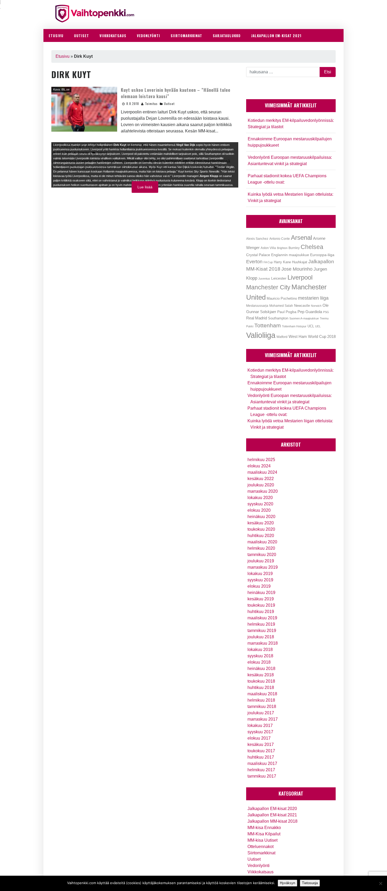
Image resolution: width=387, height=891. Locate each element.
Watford (281, 337)
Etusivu (63, 56)
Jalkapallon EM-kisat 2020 (272, 808)
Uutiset (169, 104)
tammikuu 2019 (261, 630)
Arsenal (301, 237)
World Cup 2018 (322, 336)
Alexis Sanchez (257, 238)
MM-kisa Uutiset (262, 840)
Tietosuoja (310, 883)
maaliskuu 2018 (262, 694)
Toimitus (151, 104)
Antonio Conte (279, 239)
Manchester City (268, 287)
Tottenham (267, 325)
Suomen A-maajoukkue (304, 318)
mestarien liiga (313, 298)
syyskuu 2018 (260, 656)
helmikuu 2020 (261, 548)
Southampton (278, 318)
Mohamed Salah (281, 306)
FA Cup (268, 262)
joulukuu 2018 (260, 637)
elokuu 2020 (259, 510)
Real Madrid (256, 318)
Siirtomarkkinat (261, 853)
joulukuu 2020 (260, 485)
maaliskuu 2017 (262, 763)
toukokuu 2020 (261, 529)
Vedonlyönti (258, 865)
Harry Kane (282, 262)
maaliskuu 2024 (262, 472)
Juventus (264, 278)
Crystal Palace (258, 255)
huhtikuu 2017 (260, 757)
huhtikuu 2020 (260, 535)
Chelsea (312, 246)
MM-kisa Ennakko (264, 827)
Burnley (294, 248)
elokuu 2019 (259, 586)
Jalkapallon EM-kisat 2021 (272, 815)
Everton (254, 261)
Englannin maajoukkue (290, 255)
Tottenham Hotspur (294, 326)
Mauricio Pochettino (282, 298)
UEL (318, 326)
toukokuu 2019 (261, 605)
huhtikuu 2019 (260, 611)
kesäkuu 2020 (260, 523)
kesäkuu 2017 (260, 744)
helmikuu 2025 (261, 459)
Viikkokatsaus (260, 872)
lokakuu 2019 (260, 573)
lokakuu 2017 (260, 725)
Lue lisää (144, 187)
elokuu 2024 (259, 466)
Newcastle (302, 306)
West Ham (298, 336)
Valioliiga (260, 335)
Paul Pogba (286, 312)
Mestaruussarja (257, 305)
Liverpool (299, 277)
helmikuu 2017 (261, 770)
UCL (310, 326)
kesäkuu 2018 (260, 675)
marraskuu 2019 (262, 567)
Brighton (282, 248)
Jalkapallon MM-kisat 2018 (272, 821)
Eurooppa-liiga (322, 255)
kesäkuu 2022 (260, 478)
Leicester (278, 278)
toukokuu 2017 (261, 751)
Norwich (316, 305)
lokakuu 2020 (260, 497)
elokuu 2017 (259, 738)
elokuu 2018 (259, 662)
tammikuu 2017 (261, 776)
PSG (326, 312)
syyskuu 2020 (260, 504)
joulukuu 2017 (260, 713)
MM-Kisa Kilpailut (263, 834)
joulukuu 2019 (260, 561)
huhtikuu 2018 (260, 687)
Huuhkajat (299, 262)
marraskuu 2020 (262, 491)
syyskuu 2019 (260, 580)
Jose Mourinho (296, 269)
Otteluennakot (260, 846)
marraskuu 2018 (262, 643)
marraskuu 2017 (262, 719)
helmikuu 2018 (261, 700)
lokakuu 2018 (260, 649)
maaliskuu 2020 (262, 542)
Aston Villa (268, 248)
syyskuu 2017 (260, 732)
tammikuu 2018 (261, 706)
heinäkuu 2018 (261, 668)
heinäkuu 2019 (261, 592)
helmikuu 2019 (261, 624)
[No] (380, 883)
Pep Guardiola (309, 311)
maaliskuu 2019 (262, 618)
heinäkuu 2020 (261, 516)
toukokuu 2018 (261, 681)
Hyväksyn (287, 883)
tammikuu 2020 (261, 554)
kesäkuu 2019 (260, 599)
